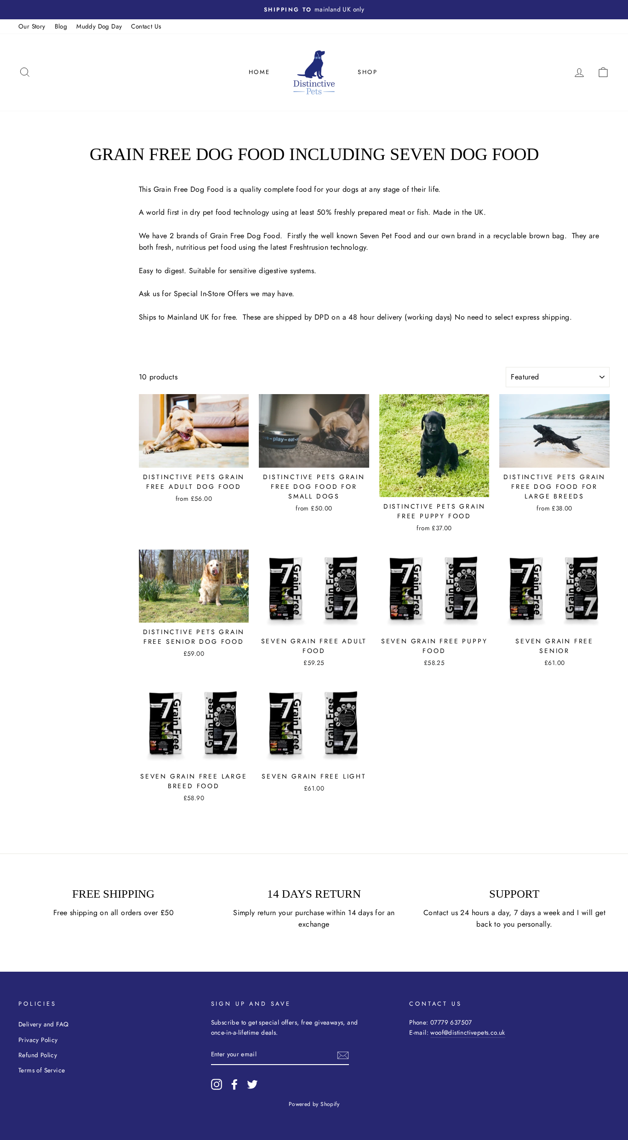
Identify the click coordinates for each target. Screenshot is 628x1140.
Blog (61, 26)
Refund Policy (37, 1055)
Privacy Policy (38, 1039)
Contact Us (146, 26)
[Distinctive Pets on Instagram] (216, 1084)
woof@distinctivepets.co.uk (467, 1032)
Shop (367, 72)
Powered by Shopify (314, 1104)
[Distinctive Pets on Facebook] (234, 1084)
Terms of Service (41, 1070)
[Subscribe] (343, 1055)
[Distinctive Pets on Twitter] (252, 1084)
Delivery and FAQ (43, 1024)
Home (259, 72)
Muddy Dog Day (99, 26)
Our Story (32, 26)
